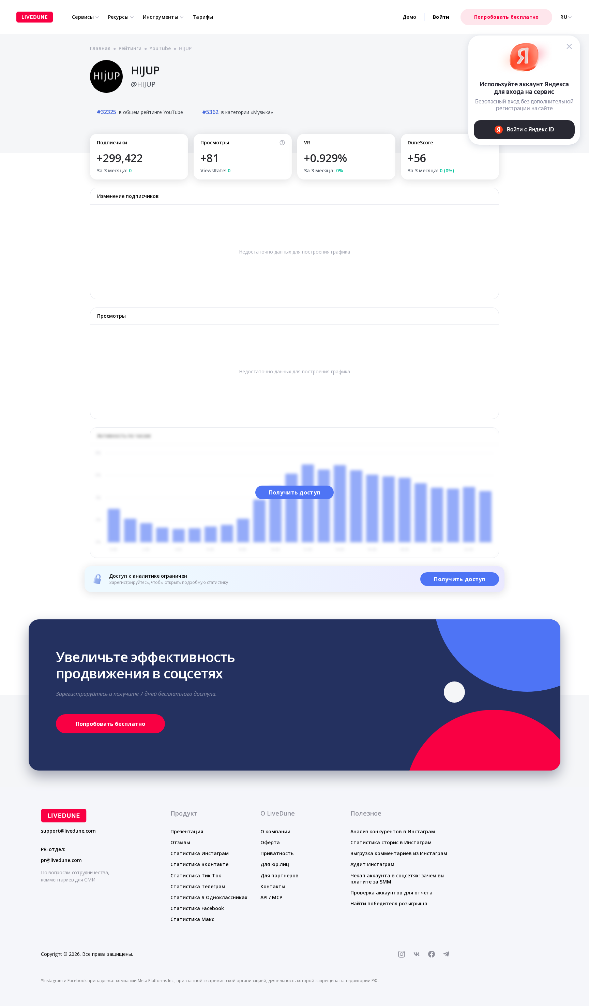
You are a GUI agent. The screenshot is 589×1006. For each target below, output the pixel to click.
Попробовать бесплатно (506, 17)
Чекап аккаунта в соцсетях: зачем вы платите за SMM (397, 878)
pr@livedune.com (61, 860)
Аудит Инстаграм (372, 864)
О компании (275, 831)
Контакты (272, 886)
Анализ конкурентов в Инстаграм (392, 831)
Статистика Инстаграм (199, 853)
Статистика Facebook (197, 908)
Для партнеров (279, 875)
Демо (409, 17)
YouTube (160, 48)
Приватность (276, 853)
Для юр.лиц (274, 864)
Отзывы (180, 842)
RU (563, 17)
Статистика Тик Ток (195, 875)
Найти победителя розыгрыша (388, 903)
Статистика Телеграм (197, 886)
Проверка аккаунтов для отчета (391, 892)
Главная (100, 48)
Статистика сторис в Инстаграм (391, 842)
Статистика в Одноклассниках (208, 897)
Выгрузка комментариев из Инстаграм (398, 853)
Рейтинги (130, 48)
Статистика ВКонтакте (199, 864)
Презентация (186, 831)
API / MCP (271, 897)
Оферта (270, 842)
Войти (441, 17)
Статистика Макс (192, 919)
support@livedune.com (68, 831)
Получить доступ (294, 492)
